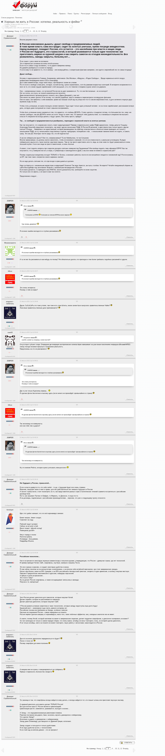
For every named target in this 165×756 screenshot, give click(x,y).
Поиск (70, 14)
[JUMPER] (22, 296)
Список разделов (7, 18)
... (38, 210)
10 (34, 31)
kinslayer (10, 510)
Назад (17, 31)
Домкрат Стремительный (10, 37)
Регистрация (85, 14)
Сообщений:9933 (10, 328)
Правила (62, 14)
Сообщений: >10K (10, 238)
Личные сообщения (99, 14)
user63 (10, 332)
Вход (110, 14)
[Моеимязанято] (22, 237)
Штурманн (27, 337)
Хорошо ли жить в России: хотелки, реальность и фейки (42, 21)
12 (39, 31)
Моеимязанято (10, 243)
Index (55, 14)
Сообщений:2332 (10, 356)
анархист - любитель (10, 303)
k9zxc (25, 206)
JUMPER (10, 201)
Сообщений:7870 (10, 195)
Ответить (129, 237)
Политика (18, 18)
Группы (76, 14)
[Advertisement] (64, 186)
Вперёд (43, 31)
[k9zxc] (26, 237)
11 (36, 31)
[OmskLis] (22, 504)
